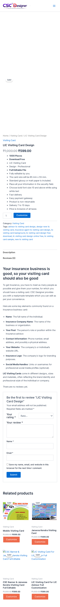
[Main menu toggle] (54, 6)
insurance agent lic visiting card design (32, 230)
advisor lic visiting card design (22, 226)
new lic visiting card (24, 239)
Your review (15, 422)
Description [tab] (9, 252)
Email (10, 453)
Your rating (11, 416)
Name (10, 441)
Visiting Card (16, 135)
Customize (22, 215)
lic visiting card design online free (28, 236)
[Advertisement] (30, 43)
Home (5, 135)
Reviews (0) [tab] (9, 258)
